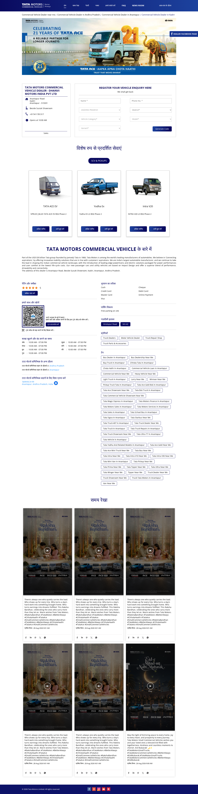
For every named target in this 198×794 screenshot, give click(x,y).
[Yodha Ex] (99, 187)
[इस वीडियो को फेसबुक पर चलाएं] (47, 552)
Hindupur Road (110, 324)
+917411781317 (37, 114)
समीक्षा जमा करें (30, 293)
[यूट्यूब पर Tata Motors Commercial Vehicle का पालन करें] (104, 789)
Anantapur (54, 369)
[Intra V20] (147, 187)
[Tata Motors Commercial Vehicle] (36, 5)
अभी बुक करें (60, 229)
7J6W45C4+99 (28, 381)
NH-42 (125, 324)
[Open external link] (184, 36)
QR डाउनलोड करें (53, 324)
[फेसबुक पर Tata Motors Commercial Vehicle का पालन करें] (89, 789)
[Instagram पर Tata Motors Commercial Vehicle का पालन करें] (99, 789)
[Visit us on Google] (94, 789)
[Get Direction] (56, 384)
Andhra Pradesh (57, 365)
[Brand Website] (109, 789)
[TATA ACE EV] (50, 187)
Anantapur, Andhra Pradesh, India (37, 384)
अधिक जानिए (41, 229)
